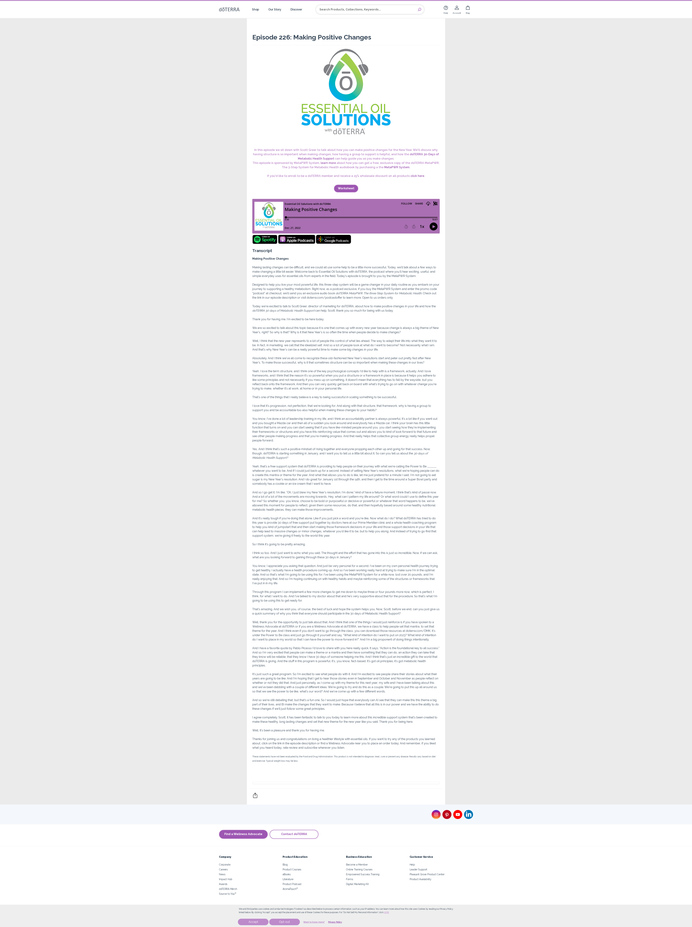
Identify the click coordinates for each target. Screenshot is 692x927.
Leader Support (418, 869)
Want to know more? (314, 922)
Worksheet (346, 188)
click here (417, 176)
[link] (445, 9)
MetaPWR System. (397, 167)
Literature (288, 879)
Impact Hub (225, 879)
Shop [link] (255, 9)
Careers (223, 869)
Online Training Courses (359, 869)
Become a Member (357, 864)
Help (412, 864)
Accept (253, 922)
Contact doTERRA (294, 834)
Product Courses (292, 869)
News (222, 874)
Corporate (224, 864)
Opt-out (284, 922)
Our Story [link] (274, 9)
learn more (328, 163)
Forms (349, 879)
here (386, 912)
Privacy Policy (335, 922)
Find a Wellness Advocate (243, 834)
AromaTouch (290, 888)
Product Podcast (292, 884)
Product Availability (420, 879)
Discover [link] (296, 9)
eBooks (287, 874)
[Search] (419, 9)
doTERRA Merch (228, 888)
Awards (223, 884)
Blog (285, 864)
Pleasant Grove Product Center (427, 874)
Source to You (227, 893)
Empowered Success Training (363, 874)
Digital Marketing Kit (357, 884)
